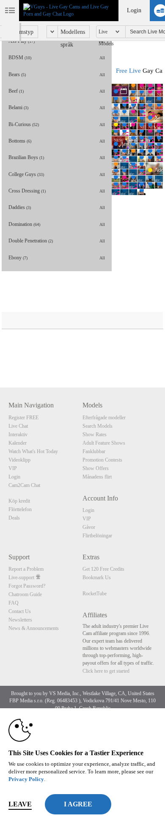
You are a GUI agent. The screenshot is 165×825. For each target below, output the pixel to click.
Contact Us (19, 611)
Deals (14, 518)
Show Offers (95, 468)
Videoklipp (19, 460)
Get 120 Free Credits (103, 569)
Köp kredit (19, 501)
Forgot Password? (26, 586)
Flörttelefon (20, 509)
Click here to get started (105, 671)
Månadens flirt (97, 477)
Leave (20, 804)
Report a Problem (26, 569)
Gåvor (88, 527)
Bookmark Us (96, 577)
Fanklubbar (93, 451)
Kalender (17, 443)
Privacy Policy (26, 779)
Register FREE (23, 418)
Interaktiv (18, 434)
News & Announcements (33, 628)
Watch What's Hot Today (33, 451)
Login (134, 10)
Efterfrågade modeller (104, 418)
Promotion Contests (102, 460)
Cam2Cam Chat (24, 485)
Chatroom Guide (25, 594)
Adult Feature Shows (103, 443)
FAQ (13, 603)
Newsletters (20, 620)
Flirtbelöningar (97, 536)
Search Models (97, 426)
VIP (12, 468)
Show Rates (94, 434)
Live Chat (18, 426)
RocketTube (94, 594)
